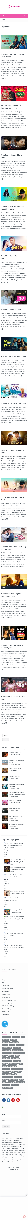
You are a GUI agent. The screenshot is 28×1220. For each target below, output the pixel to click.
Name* (4, 1114)
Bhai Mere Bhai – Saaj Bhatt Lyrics (13, 356)
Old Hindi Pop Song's (17, 1069)
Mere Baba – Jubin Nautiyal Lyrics (13, 403)
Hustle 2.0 (10, 1055)
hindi (4, 1055)
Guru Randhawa (6, 1053)
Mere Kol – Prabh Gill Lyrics (11, 310)
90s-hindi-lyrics (6, 1037)
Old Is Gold (5, 1071)
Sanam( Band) (5, 1014)
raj (15, 1074)
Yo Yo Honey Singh (7, 1087)
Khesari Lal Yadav (12, 1063)
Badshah (5, 1045)
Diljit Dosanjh (17, 1047)
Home (3, 19)
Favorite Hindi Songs (7, 988)
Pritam (19, 1071)
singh (21, 1079)
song (4, 1082)
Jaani (17, 1055)
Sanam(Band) (18, 1077)
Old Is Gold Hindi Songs (8, 1006)
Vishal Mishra (15, 1084)
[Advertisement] (14, 1187)
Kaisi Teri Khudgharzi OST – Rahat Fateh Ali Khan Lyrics (17, 869)
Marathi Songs (6, 997)
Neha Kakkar (6, 1069)
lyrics (21, 1063)
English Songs (5, 985)
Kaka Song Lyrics (7, 1061)
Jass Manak (6, 1058)
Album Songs (5, 977)
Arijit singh (13, 1039)
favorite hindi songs (17, 1050)
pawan (13, 1071)
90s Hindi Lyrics (6, 974)
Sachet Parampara (7, 1077)
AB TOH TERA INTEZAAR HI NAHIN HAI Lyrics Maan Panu (17, 862)
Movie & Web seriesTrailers (9, 1000)
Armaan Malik (6, 1042)
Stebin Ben (11, 1082)
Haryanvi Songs (6, 994)
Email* (4, 1120)
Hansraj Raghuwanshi (19, 1053)
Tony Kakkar (6, 1084)
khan (4, 1063)
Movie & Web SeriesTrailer (9, 1066)
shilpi (4, 1079)
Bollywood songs (6, 982)
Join (5, 1025)
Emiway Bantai (6, 1050)
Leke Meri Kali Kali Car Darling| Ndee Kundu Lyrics (16, 845)
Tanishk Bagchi (20, 1082)
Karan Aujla (17, 1061)
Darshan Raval (20, 1045)
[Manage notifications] (24, 1216)
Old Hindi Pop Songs (7, 1003)
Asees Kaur (15, 1042)
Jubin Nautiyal (15, 1058)
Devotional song (7, 1047)
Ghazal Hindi (5, 991)
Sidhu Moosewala (13, 1079)
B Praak (12, 1045)
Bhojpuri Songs (6, 980)
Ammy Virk (5, 1039)
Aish (23, 1037)
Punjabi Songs (5, 1011)
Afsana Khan (16, 1037)
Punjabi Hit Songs (6, 1009)
